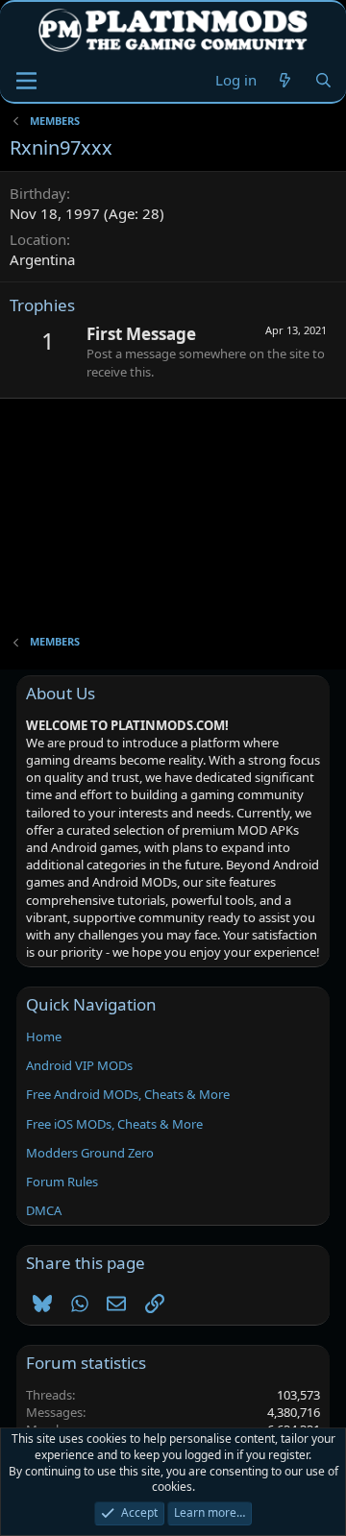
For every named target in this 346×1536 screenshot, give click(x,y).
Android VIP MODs (79, 1065)
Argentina (42, 259)
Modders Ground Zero (90, 1152)
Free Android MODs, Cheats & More (128, 1094)
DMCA (44, 1210)
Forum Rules (62, 1181)
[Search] (323, 80)
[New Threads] (285, 80)
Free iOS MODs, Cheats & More (114, 1124)
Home (44, 1036)
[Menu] (26, 80)
